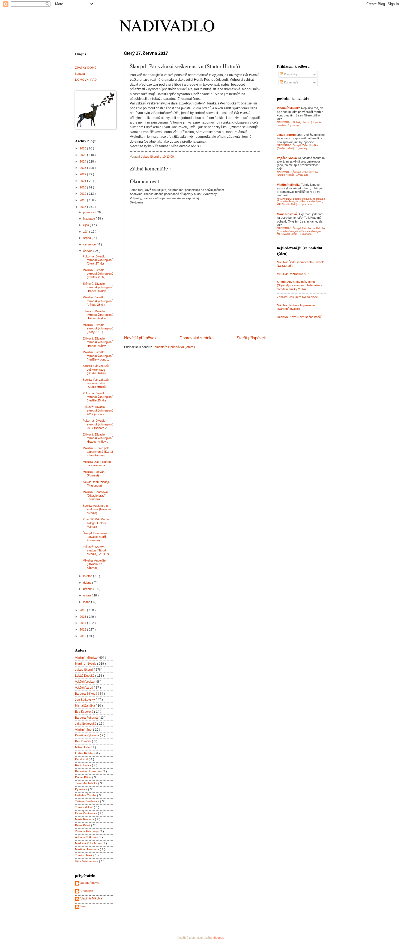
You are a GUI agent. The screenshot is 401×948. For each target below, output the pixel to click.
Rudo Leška (83, 765)
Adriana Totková (86, 837)
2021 (83, 180)
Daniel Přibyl (83, 777)
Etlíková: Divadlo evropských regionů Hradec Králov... (98, 287)
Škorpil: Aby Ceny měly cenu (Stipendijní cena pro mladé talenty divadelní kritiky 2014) (299, 285)
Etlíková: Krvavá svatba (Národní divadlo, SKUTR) (96, 550)
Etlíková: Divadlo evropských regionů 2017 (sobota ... (98, 410)
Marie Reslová (85, 819)
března (88, 588)
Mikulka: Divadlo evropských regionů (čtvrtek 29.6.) (98, 273)
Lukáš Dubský (85, 675)
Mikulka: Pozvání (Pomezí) (94, 473)
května (88, 576)
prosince (89, 212)
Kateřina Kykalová (87, 735)
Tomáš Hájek (84, 855)
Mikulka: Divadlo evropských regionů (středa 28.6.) (98, 301)
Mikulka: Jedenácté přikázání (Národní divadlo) (296, 307)
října (86, 225)
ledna (87, 602)
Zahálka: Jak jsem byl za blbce (297, 297)
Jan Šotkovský (85, 699)
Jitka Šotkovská (86, 723)
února (87, 595)
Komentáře (290, 82)
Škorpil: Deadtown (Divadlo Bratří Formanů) (95, 537)
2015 (83, 616)
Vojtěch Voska (84, 681)
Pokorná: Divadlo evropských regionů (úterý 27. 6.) (98, 260)
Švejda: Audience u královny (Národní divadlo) (97, 509)
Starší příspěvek (251, 337)
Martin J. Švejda (86, 663)
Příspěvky (290, 74)
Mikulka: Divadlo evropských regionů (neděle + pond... (98, 355)
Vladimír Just (84, 729)
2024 (83, 161)
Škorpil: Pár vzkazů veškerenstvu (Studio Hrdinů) (96, 369)
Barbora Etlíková (86, 693)
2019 (83, 193)
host (83, 906)
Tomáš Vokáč (84, 807)
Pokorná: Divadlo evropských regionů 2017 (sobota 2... (98, 424)
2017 (83, 206)
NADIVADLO (167, 25)
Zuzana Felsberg (86, 831)
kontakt (80, 73)
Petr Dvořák (83, 741)
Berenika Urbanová (88, 771)
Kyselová (81, 789)
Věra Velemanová (87, 861)
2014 (83, 623)
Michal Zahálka (85, 705)
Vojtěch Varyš (84, 687)
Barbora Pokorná (86, 717)
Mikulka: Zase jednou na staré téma (97, 463)
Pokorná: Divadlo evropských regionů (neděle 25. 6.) (98, 397)
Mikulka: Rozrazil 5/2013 (293, 273)
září (86, 231)
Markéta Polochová (88, 843)
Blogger (218, 937)
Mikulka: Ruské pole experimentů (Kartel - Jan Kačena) (98, 451)
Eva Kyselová (84, 711)
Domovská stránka (196, 337)
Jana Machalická (86, 783)
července (90, 244)
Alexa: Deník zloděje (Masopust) (96, 483)
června (88, 251)
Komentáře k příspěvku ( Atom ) (174, 347)
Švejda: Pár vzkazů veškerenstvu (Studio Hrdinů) (96, 383)
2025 (83, 155)
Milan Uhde (83, 747)
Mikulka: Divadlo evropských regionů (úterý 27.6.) (98, 328)
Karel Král (82, 759)
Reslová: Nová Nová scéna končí (299, 317)
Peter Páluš (83, 825)
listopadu (89, 218)
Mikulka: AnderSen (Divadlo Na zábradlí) (95, 564)
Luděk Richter (84, 753)
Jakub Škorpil (84, 669)
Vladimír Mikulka (86, 657)
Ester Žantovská (86, 813)
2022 (83, 174)
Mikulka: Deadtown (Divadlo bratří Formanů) (95, 495)
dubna (87, 582)
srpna (87, 237)
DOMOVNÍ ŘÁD (86, 79)
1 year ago (294, 125)
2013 (83, 629)
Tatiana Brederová (87, 801)
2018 (83, 200)
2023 (83, 167)
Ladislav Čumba (86, 795)
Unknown (86, 890)
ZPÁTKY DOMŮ (86, 67)
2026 (83, 148)
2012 (83, 636)
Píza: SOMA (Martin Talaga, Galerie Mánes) (96, 523)
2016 (83, 610)
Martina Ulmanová (87, 849)
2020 (83, 187)
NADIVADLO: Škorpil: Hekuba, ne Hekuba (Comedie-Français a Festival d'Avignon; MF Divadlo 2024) (301, 201)
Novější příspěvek (140, 337)
